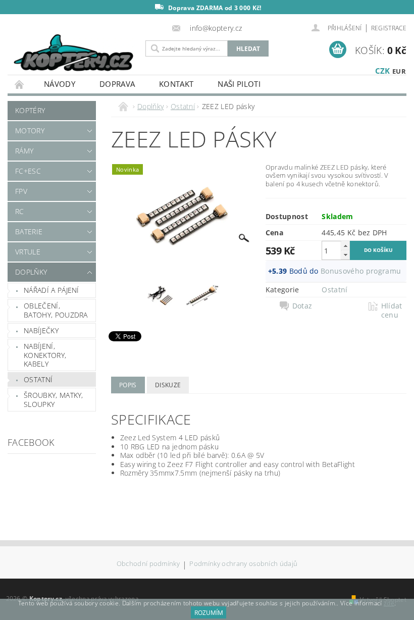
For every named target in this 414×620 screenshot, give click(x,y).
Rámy (24, 151)
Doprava (117, 84)
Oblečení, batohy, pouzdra (56, 310)
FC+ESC (28, 171)
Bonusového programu (361, 271)
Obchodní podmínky (148, 564)
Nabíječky (41, 330)
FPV (21, 191)
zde (389, 603)
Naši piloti (239, 84)
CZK (382, 71)
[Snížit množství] (345, 255)
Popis (128, 385)
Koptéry (30, 110)
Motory (29, 130)
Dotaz (302, 306)
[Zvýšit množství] (345, 245)
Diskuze (168, 385)
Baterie (28, 231)
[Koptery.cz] (74, 53)
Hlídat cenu (391, 310)
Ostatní (38, 379)
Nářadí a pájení (51, 290)
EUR (399, 71)
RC (19, 211)
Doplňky (31, 272)
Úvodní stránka (20, 84)
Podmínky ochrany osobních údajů (243, 564)
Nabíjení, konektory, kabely (45, 355)
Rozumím (208, 612)
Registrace (388, 28)
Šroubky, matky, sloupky (53, 399)
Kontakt (176, 84)
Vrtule (27, 251)
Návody (59, 84)
